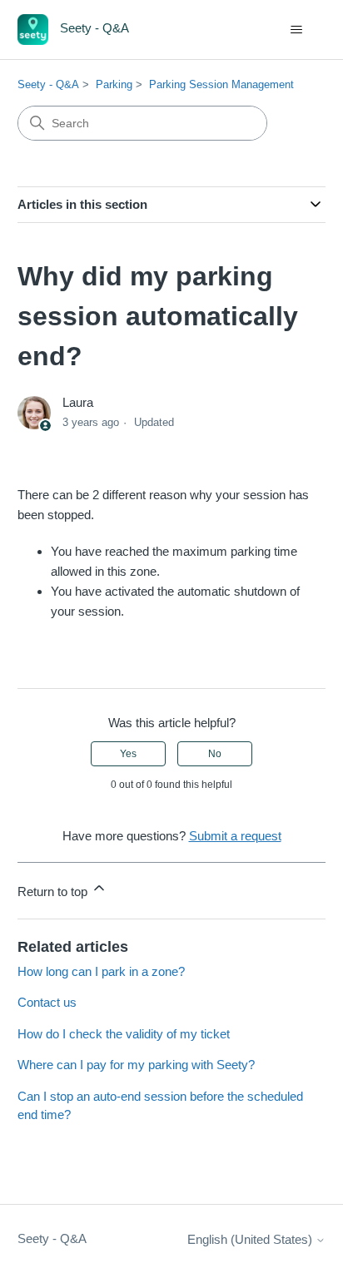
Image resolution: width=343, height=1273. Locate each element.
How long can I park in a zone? (101, 971)
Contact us (47, 1002)
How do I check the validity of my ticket (123, 1034)
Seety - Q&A (48, 84)
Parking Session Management (221, 84)
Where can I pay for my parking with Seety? (136, 1065)
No (214, 754)
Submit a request (235, 836)
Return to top (54, 891)
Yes (128, 754)
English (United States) (251, 1239)
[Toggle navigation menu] (296, 30)
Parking (114, 84)
